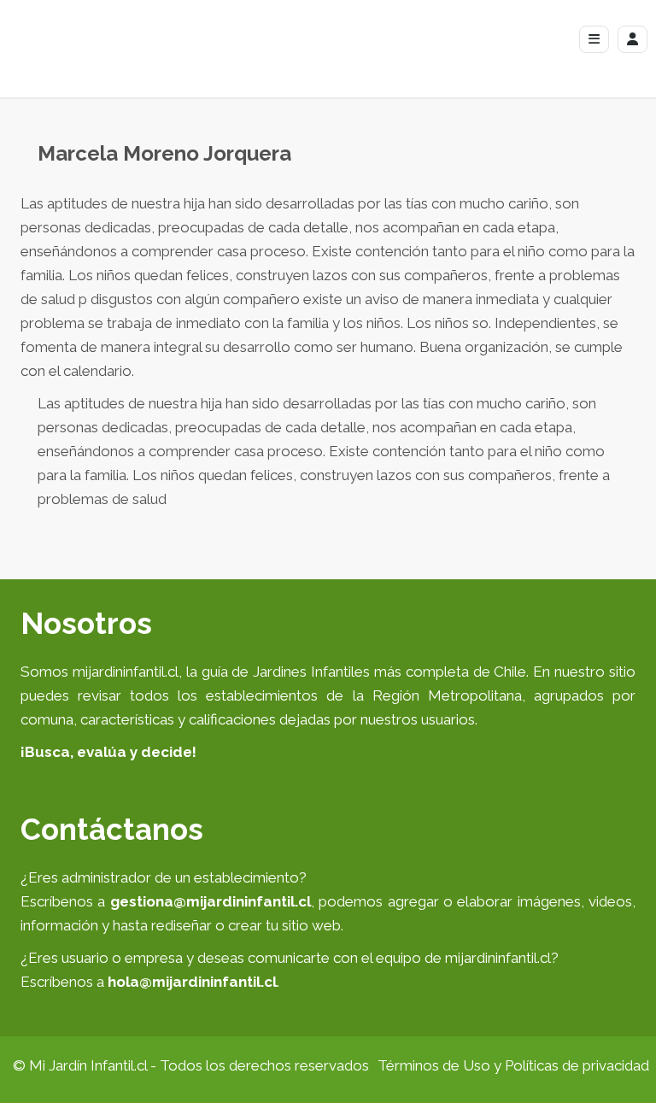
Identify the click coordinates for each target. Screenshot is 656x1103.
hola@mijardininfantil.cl (192, 981)
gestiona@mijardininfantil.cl (210, 901)
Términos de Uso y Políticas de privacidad (513, 1065)
